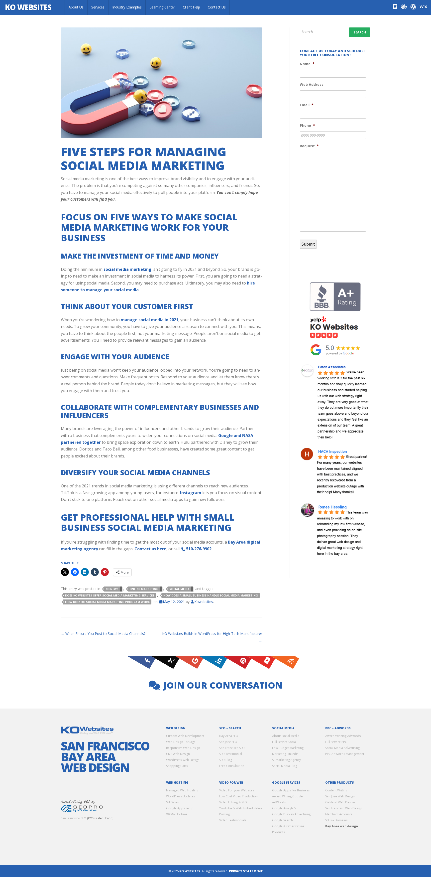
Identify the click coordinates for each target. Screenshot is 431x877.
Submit (308, 244)
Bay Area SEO (228, 736)
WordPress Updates (180, 796)
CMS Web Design (178, 754)
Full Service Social (284, 742)
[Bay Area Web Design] (61, 7)
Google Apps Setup (180, 808)
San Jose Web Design (340, 796)
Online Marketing (143, 589)
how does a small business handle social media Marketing (210, 595)
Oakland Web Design (340, 802)
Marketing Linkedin (285, 754)
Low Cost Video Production (238, 796)
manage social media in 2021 (149, 319)
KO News (112, 589)
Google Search (282, 820)
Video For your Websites (236, 790)
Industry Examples (127, 7)
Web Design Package (181, 742)
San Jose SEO (228, 742)
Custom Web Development (185, 736)
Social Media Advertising (342, 748)
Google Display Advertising (291, 814)
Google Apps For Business (291, 790)
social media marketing (127, 269)
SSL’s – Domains (336, 820)
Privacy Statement (246, 871)
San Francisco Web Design (343, 808)
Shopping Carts (177, 766)
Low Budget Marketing (288, 748)
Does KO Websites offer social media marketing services (109, 595)
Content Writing (336, 790)
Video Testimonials (232, 820)
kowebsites (203, 601)
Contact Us (217, 7)
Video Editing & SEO (233, 802)
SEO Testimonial (230, 754)
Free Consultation (231, 766)
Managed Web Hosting (182, 790)
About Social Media (285, 736)
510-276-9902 (199, 549)
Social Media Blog (284, 766)
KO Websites (28, 7)
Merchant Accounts (338, 814)
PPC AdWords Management (344, 754)
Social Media (179, 589)
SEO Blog (225, 760)
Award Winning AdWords (343, 736)
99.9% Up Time (177, 814)
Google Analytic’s (284, 808)
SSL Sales (172, 802)
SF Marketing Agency (286, 760)
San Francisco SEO (73, 818)
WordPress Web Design (183, 760)
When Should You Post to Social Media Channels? (103, 633)
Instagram (190, 492)
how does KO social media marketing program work (107, 602)
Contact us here (150, 549)
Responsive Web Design (183, 748)
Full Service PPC (336, 742)
